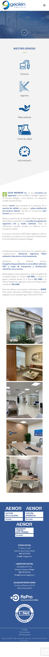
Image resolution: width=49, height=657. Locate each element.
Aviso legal (24, 630)
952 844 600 (26, 572)
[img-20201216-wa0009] (24, 437)
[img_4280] (24, 363)
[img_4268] (24, 325)
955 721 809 (26, 554)
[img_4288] (24, 400)
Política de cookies (24, 632)
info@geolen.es (27, 556)
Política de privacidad (24, 635)
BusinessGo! (24, 640)
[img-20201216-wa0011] (24, 474)
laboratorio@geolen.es (27, 575)
